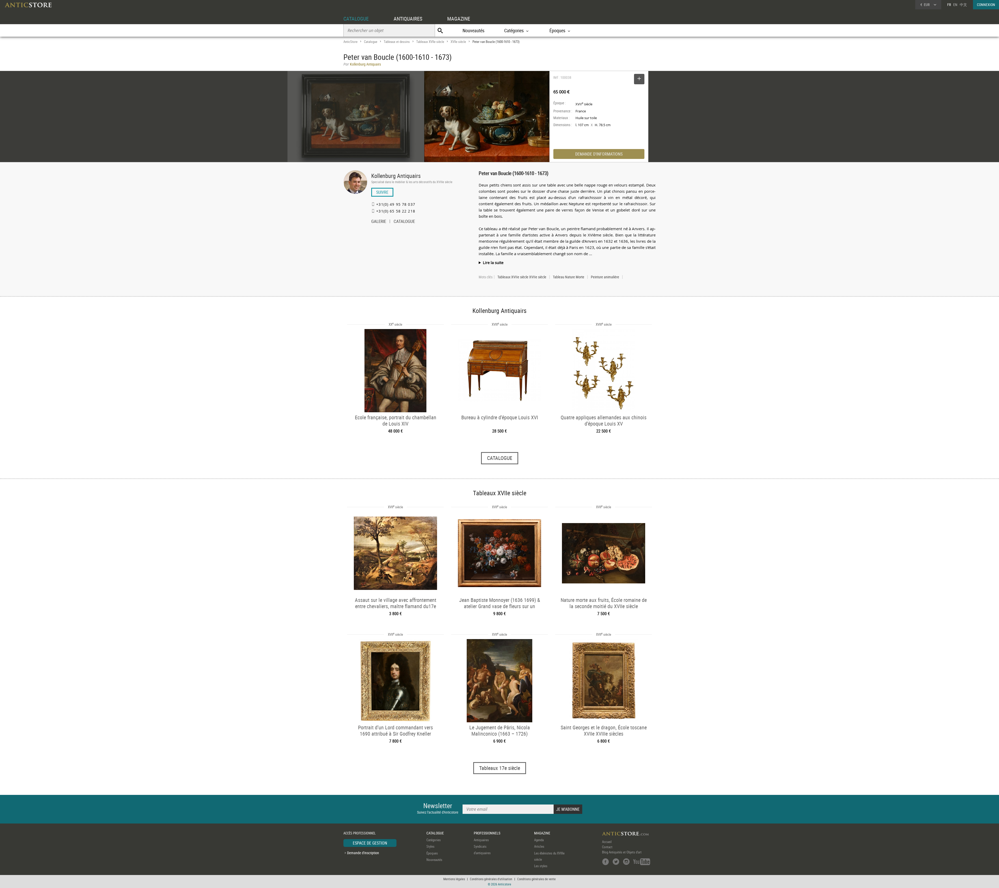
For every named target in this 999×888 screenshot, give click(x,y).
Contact (607, 847)
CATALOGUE (356, 18)
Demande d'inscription (363, 852)
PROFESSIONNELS (487, 833)
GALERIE (378, 222)
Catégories (433, 840)
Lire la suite (493, 262)
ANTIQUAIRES (408, 18)
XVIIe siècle (458, 41)
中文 (963, 4)
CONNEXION (986, 4)
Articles (539, 846)
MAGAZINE (458, 18)
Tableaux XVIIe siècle (430, 41)
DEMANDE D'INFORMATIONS (599, 154)
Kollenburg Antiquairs (396, 175)
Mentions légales (454, 879)
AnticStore (350, 41)
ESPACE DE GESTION (370, 843)
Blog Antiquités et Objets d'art (622, 852)
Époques (432, 853)
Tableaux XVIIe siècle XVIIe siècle (521, 277)
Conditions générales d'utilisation (491, 879)
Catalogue (370, 41)
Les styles (540, 866)
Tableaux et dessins (397, 41)
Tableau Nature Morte (568, 277)
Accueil (607, 841)
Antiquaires (481, 840)
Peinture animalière (605, 277)
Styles (430, 846)
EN (955, 4)
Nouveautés (473, 30)
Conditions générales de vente (536, 879)
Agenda (539, 840)
